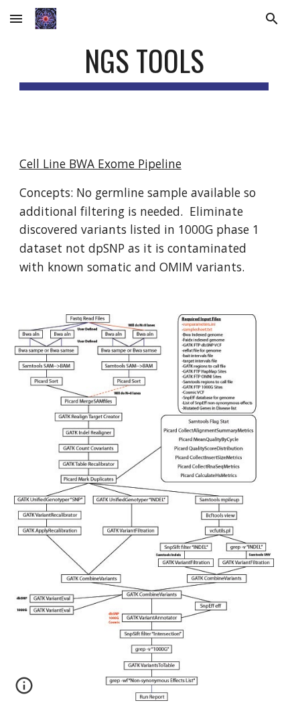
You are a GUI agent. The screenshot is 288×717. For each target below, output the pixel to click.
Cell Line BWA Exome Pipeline (100, 163)
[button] (16, 18)
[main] (144, 67)
